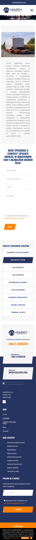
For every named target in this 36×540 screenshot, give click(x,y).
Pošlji (10, 227)
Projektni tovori (18, 260)
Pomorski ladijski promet (18, 252)
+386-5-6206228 (18, 344)
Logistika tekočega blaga (9, 422)
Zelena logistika (18, 305)
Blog (4, 427)
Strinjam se (25, 538)
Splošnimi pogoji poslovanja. (14, 218)
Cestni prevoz (18, 275)
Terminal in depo (18, 312)
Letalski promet (18, 290)
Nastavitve (17, 538)
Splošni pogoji (18, 526)
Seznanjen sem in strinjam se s (16, 217)
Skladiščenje (18, 267)
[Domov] (13, 385)
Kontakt (5, 431)
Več (12, 538)
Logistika (6, 418)
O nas (5, 414)
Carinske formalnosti (18, 297)
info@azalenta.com (19, 2)
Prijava (18, 509)
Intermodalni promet (18, 282)
